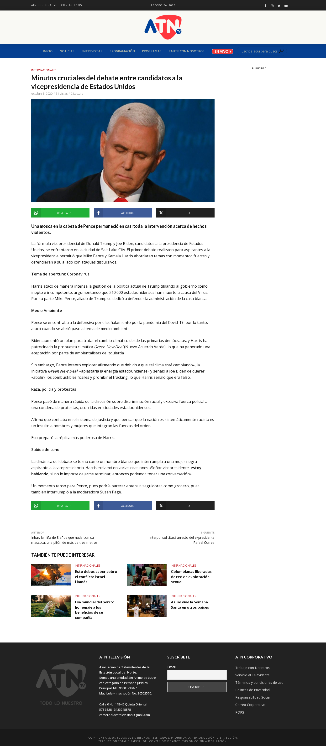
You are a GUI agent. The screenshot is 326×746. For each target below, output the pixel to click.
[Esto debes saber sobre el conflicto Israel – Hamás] (51, 575)
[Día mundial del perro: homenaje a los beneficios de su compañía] (51, 606)
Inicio (48, 51)
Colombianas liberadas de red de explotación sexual (191, 576)
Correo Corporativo (250, 704)
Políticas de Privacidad (252, 690)
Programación (122, 51)
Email (171, 667)
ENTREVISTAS (92, 51)
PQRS (239, 712)
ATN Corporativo (44, 5)
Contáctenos (71, 5)
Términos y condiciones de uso (259, 682)
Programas (152, 51)
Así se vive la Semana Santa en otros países (190, 604)
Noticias (67, 51)
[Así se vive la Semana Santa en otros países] (147, 606)
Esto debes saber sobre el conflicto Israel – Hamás (96, 576)
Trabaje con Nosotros (252, 667)
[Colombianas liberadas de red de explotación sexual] (147, 575)
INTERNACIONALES (43, 70)
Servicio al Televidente (252, 675)
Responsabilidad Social (252, 697)
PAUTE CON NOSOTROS (187, 51)
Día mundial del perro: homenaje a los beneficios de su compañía (94, 610)
